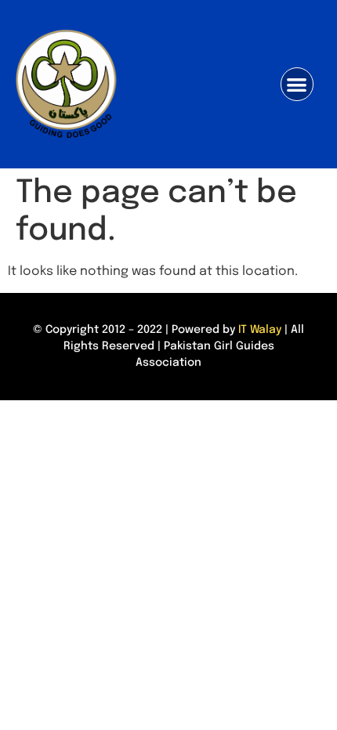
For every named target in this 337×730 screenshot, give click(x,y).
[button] (297, 84)
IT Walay (259, 329)
